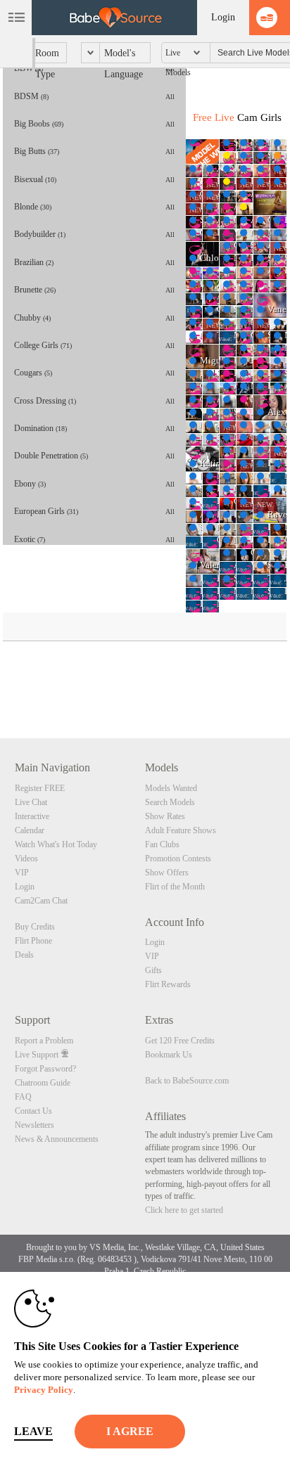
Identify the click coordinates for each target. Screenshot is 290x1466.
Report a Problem (44, 1041)
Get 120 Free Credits (180, 1041)
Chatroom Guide (42, 1083)
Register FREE (40, 788)
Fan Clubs (162, 844)
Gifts (153, 970)
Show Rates (165, 816)
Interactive (32, 816)
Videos (26, 858)
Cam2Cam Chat (41, 901)
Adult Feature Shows (180, 830)
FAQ (23, 1097)
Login (223, 17)
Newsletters (34, 1125)
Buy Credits (35, 927)
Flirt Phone (33, 941)
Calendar (29, 830)
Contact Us (33, 1111)
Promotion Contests (178, 858)
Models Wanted (171, 788)
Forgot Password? (45, 1069)
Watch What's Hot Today (56, 844)
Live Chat (31, 802)
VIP (22, 872)
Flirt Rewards (168, 984)
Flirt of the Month (175, 887)
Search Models (170, 802)
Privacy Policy (43, 1389)
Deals (24, 955)
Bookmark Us (168, 1055)
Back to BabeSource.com (187, 1081)
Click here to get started (184, 1210)
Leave (33, 1431)
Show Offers (167, 872)
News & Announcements (57, 1139)
